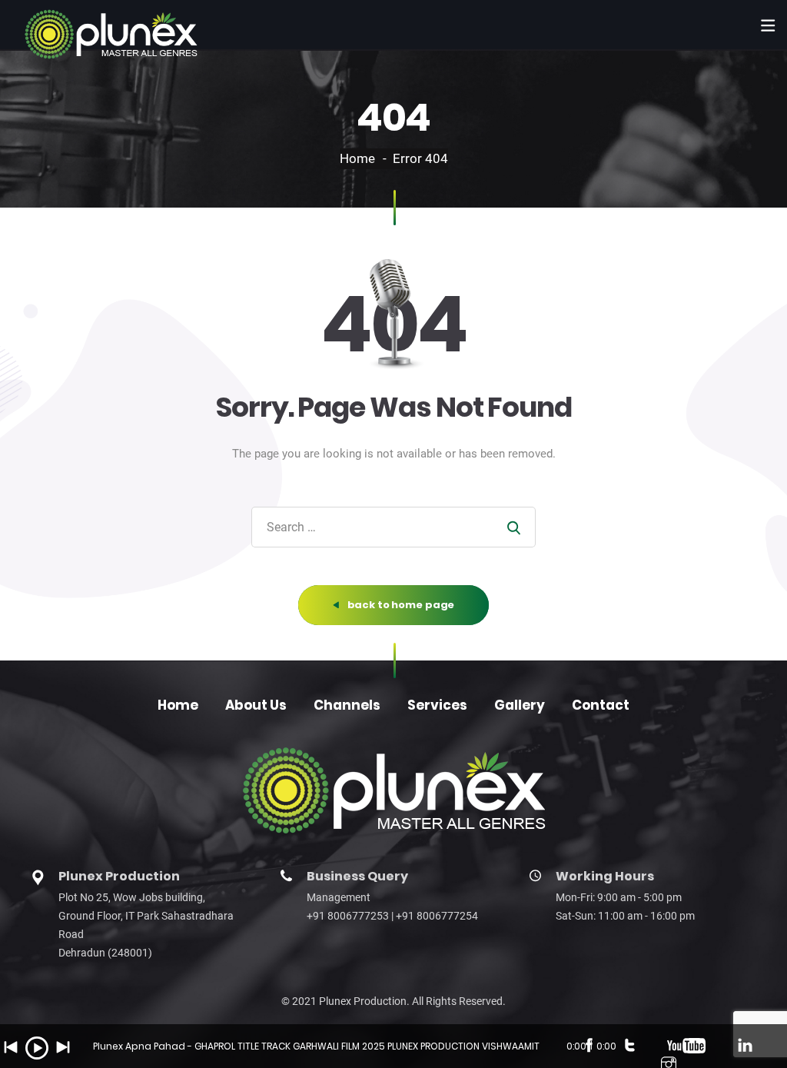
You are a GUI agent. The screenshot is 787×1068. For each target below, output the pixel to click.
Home (357, 158)
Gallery (519, 705)
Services (437, 705)
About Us (256, 705)
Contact (600, 705)
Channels (347, 705)
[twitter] (630, 1047)
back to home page (400, 604)
